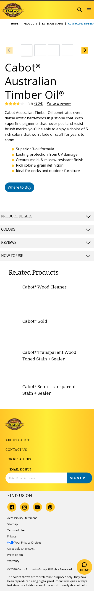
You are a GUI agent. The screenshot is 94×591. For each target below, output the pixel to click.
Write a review (59, 103)
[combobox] (51, 10)
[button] (89, 10)
